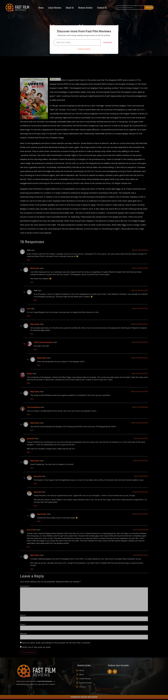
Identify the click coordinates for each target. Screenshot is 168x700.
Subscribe (107, 42)
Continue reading (84, 49)
